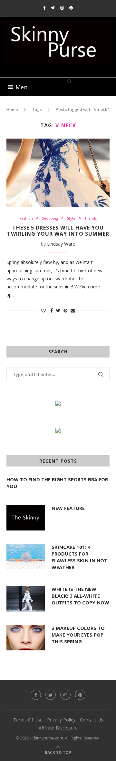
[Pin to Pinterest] (65, 310)
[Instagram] (62, 8)
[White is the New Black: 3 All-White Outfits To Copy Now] (25, 599)
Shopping (50, 218)
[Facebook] (44, 8)
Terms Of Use (28, 720)
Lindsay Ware (61, 244)
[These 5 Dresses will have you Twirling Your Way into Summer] (58, 173)
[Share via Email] (73, 310)
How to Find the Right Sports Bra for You (57, 482)
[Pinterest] (71, 8)
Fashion (26, 218)
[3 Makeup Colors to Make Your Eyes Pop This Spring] (25, 637)
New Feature (68, 508)
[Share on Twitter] (58, 310)
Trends (90, 218)
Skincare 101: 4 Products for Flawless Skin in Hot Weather (79, 557)
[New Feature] (25, 517)
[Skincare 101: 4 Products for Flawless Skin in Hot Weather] (25, 556)
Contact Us (91, 720)
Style (71, 218)
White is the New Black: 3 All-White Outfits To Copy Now (80, 596)
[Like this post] (43, 310)
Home (12, 109)
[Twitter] (53, 8)
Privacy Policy (61, 720)
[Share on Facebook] (51, 310)
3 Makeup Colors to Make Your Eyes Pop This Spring (78, 635)
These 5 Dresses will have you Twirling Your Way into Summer (58, 230)
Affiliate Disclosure (58, 728)
